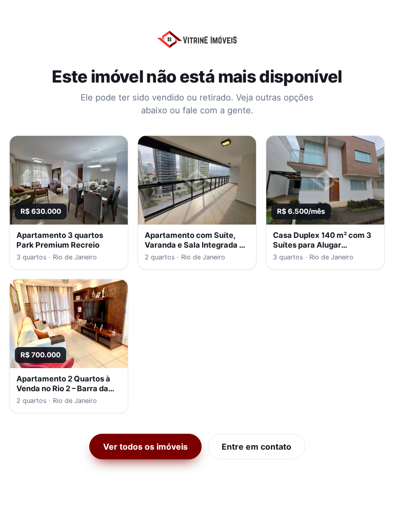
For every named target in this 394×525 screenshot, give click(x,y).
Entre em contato (256, 446)
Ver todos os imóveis (145, 446)
